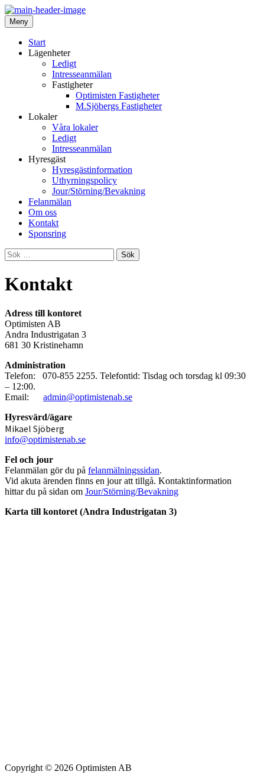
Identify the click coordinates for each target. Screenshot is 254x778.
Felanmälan (49, 202)
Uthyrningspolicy (84, 180)
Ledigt (64, 63)
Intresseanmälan (82, 74)
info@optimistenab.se (45, 439)
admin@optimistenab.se (87, 397)
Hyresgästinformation (92, 170)
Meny (18, 21)
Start (36, 42)
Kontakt (43, 223)
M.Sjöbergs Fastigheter (119, 106)
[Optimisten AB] (45, 10)
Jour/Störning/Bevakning (98, 191)
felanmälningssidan (123, 470)
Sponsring (47, 233)
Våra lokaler (75, 127)
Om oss (42, 212)
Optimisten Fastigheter (117, 95)
